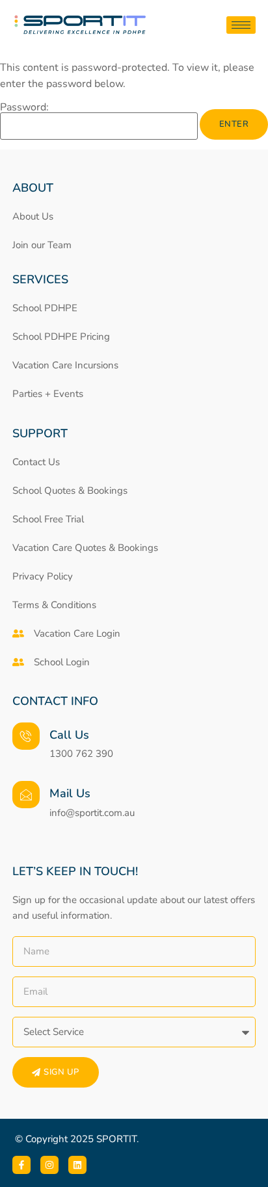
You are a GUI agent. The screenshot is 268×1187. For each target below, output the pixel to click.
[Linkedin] (77, 1165)
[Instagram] (49, 1165)
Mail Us (69, 793)
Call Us (69, 735)
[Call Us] (26, 736)
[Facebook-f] (21, 1165)
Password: (24, 108)
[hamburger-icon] (241, 25)
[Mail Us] (26, 794)
